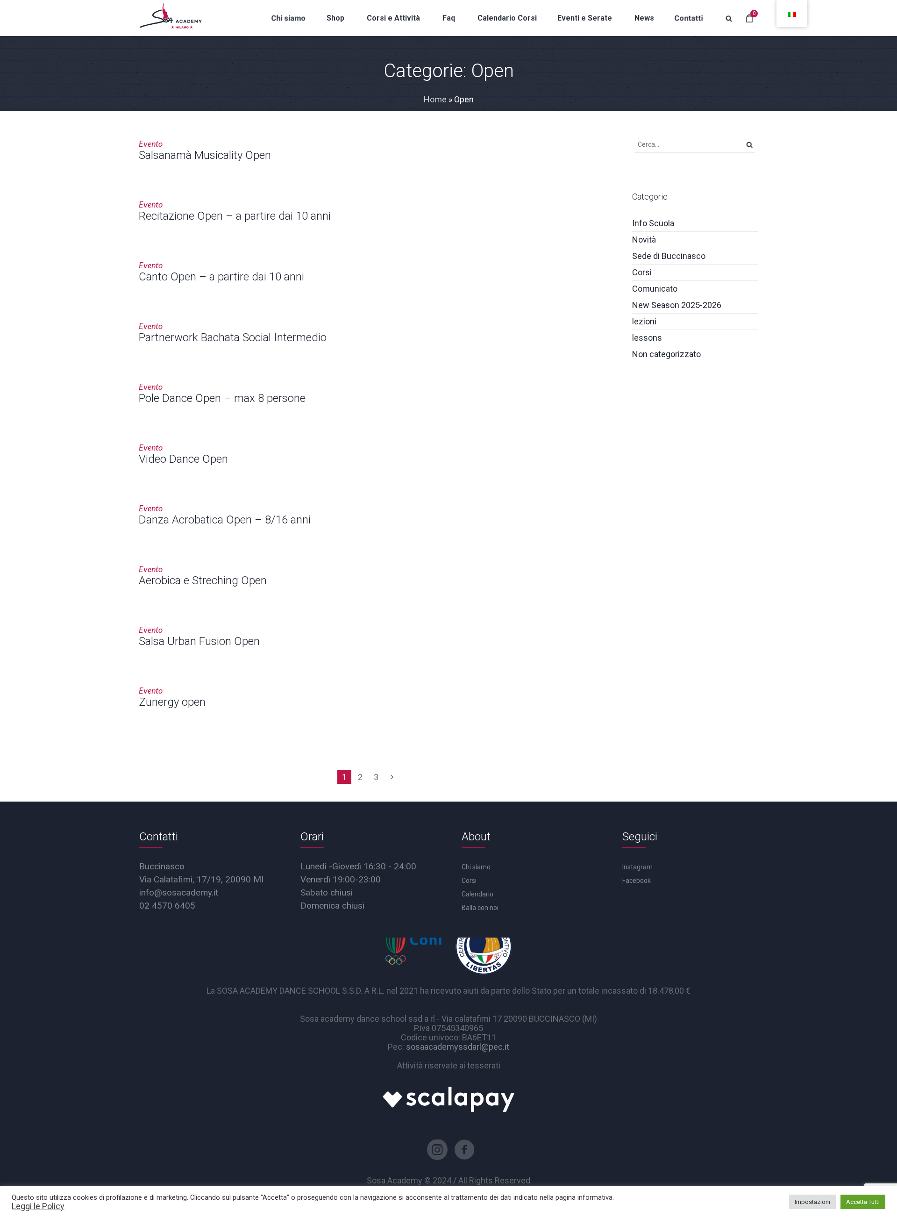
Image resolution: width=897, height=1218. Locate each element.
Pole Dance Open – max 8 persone (222, 398)
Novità (644, 239)
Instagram (637, 867)
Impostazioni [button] (812, 1201)
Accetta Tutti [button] (863, 1201)
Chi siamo (476, 867)
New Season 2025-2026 (676, 305)
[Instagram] (437, 1149)
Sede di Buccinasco (668, 256)
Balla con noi (480, 907)
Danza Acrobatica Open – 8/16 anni (225, 519)
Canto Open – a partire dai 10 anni (221, 276)
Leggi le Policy (38, 1206)
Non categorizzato (666, 354)
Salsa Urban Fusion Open (199, 641)
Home (435, 99)
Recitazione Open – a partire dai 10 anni (235, 215)
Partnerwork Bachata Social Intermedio (233, 337)
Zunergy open (172, 702)
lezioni (644, 321)
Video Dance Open (183, 459)
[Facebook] (464, 1149)
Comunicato (654, 289)
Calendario (477, 894)
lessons (647, 338)
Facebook (636, 880)
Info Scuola (653, 223)
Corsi (642, 272)
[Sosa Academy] (170, 18)
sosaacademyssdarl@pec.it (457, 1047)
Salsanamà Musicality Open (205, 155)
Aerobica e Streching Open (203, 580)
